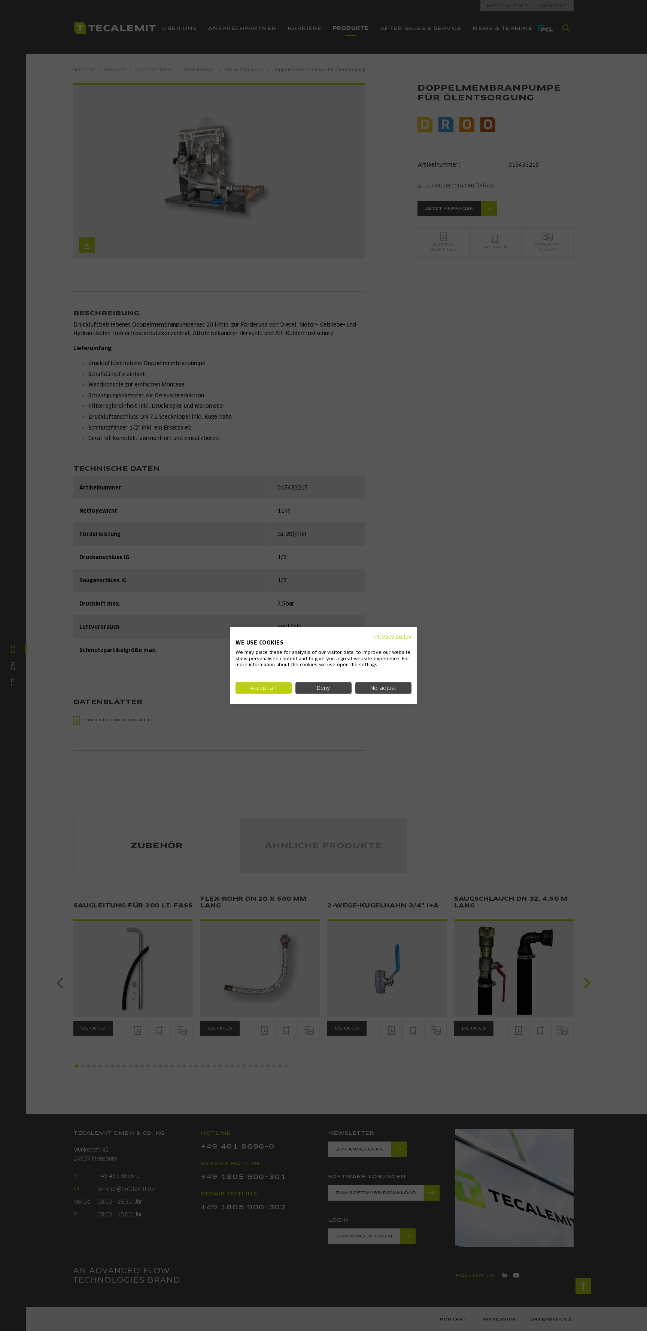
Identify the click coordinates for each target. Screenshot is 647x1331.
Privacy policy (392, 636)
